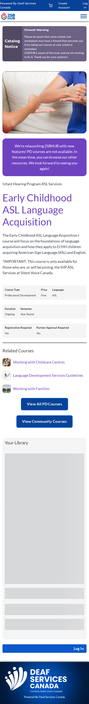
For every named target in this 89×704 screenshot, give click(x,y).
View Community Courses (44, 421)
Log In (79, 648)
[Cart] (50, 5)
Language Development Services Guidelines (48, 375)
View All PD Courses (44, 404)
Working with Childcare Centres (39, 362)
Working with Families (31, 389)
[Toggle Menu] (83, 16)
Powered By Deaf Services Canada (44, 697)
